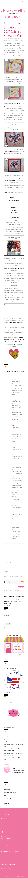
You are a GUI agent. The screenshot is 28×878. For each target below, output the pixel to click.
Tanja (13, 447)
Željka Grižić (15, 400)
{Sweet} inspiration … (6, 853)
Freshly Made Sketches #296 (15, 344)
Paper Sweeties (15, 373)
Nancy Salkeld (14, 220)
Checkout (15, 4)
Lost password (8, 6)
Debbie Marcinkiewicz (9, 192)
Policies (5, 800)
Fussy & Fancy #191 (19, 341)
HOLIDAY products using (14, 322)
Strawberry (14, 178)
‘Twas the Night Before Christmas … (9, 845)
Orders (19, 4)
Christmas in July (11, 371)
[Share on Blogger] (5, 366)
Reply (16, 383)
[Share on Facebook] (4, 366)
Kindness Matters (16, 103)
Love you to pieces (8, 177)
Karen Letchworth (14, 197)
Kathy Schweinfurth (14, 200)
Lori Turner (14, 210)
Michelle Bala (14, 219)
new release (7, 373)
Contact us (7, 655)
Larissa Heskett (14, 204)
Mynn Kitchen (14, 212)
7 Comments (15, 40)
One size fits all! (14, 725)
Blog (15, 38)
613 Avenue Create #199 (17, 343)
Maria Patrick (14, 214)
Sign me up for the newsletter (12, 590)
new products (20, 371)
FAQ (5, 795)
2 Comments (12, 836)
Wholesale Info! (7, 803)
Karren (13, 425)
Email (7, 622)
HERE (20, 54)
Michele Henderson (14, 217)
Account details (8, 4)
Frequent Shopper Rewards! (10, 792)
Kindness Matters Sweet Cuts (11, 153)
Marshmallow (20, 178)
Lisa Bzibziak (14, 207)
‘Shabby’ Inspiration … (6, 838)
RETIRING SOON (9, 292)
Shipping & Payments (9, 798)
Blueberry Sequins (11, 180)
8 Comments (14, 844)
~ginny (13, 466)
